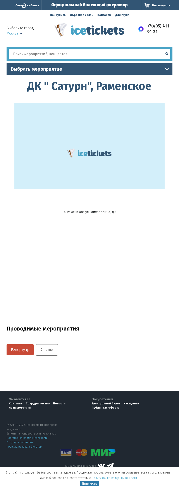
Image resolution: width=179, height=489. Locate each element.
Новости (59, 403)
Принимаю (89, 484)
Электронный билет (106, 403)
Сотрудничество (38, 403)
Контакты (104, 15)
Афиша (46, 350)
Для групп (122, 15)
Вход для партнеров (20, 442)
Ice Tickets (89, 31)
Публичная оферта (105, 407)
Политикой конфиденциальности (114, 478)
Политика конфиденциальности (27, 438)
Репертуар (20, 349)
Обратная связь (81, 15)
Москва (12, 33)
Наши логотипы (20, 407)
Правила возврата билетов (24, 446)
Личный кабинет (27, 5)
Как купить (58, 15)
